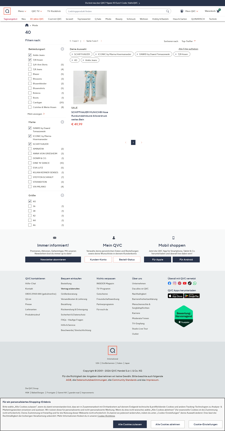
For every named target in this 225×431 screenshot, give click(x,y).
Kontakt (29, 288)
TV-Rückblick (54, 11)
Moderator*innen (140, 318)
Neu (24, 19)
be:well (69, 19)
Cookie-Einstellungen (206, 424)
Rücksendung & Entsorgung (74, 309)
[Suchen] (168, 11)
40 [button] (75, 60)
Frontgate (51, 392)
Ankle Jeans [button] (91, 60)
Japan (127, 363)
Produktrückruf (32, 314)
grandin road (74, 392)
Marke (32, 122)
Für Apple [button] (157, 259)
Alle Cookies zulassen (130, 424)
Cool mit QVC (55, 19)
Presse (28, 304)
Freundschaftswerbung (108, 299)
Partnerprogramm (105, 304)
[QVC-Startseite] (26, 25)
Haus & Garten (180, 19)
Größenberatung (69, 293)
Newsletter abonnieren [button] (53, 259)
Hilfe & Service (68, 325)
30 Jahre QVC (37, 19)
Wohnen (144, 19)
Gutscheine (102, 293)
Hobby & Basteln (160, 19)
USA (97, 363)
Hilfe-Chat (30, 283)
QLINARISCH (198, 19)
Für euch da (102, 309)
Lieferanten (31, 309)
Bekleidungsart (36, 49)
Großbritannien (108, 363)
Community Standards (124, 379)
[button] (186, 11)
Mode (108, 19)
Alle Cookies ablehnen (168, 424)
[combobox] (115, 11)
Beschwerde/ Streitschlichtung (76, 330)
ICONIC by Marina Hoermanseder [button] (114, 54)
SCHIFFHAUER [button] (82, 54)
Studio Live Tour (140, 328)
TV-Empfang (138, 323)
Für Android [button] (186, 259)
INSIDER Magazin (105, 283)
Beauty (119, 19)
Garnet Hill (62, 392)
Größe (32, 195)
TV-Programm (103, 288)
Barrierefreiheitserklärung (144, 299)
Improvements (88, 392)
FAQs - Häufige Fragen (72, 319)
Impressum (152, 379)
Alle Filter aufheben (188, 48)
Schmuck (131, 19)
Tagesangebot (10, 19)
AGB (68, 379)
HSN (27, 392)
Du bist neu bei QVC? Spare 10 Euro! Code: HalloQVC (111, 3)
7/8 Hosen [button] (182, 54)
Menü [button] (21, 11)
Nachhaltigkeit (139, 293)
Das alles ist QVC (140, 288)
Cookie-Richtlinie (106, 416)
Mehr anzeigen (35, 114)
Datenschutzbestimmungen (91, 379)
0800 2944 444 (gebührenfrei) (40, 293)
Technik (213, 19)
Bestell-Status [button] (127, 259)
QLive (28, 299)
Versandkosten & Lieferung (74, 299)
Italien (119, 363)
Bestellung (66, 283)
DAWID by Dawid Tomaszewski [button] (154, 54)
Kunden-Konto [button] (98, 259)
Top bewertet (83, 19)
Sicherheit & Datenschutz (73, 314)
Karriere (136, 313)
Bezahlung (66, 304)
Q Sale (98, 19)
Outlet (135, 333)
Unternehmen (139, 283)
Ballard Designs (38, 392)
